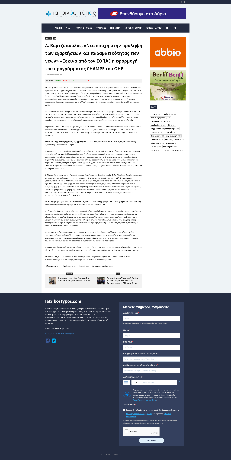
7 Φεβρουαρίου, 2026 (55, 74)
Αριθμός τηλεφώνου (132, 377)
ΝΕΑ (54, 38)
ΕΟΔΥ (155, 150)
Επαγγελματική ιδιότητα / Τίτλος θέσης (140, 354)
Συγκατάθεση (129, 405)
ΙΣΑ (171, 125)
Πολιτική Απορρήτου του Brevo (144, 400)
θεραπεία (171, 132)
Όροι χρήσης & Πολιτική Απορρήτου (59, 334)
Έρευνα (156, 132)
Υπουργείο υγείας (102, 266)
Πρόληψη (69, 266)
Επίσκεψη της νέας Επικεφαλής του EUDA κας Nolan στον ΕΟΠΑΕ (74, 279)
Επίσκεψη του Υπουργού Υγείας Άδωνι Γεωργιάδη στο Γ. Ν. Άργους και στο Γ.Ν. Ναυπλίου (122, 280)
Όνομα (126, 330)
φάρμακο (172, 143)
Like (59, 81)
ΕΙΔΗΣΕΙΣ (49, 38)
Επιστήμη (170, 147)
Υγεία (84, 266)
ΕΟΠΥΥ (156, 147)
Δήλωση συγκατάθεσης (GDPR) (139, 414)
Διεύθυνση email (130, 313)
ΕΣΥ (165, 150)
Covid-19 (157, 139)
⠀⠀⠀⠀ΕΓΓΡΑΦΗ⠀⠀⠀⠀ (151, 440)
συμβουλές (158, 125)
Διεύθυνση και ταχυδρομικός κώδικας (140, 365)
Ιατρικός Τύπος (174, 139)
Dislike (67, 81)
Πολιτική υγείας (160, 118)
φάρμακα (157, 143)
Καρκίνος (157, 136)
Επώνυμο (127, 342)
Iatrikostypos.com (63, 301)
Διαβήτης (177, 150)
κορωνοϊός (173, 136)
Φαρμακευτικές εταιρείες (165, 128)
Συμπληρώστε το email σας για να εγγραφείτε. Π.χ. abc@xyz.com (145, 323)
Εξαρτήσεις (53, 266)
